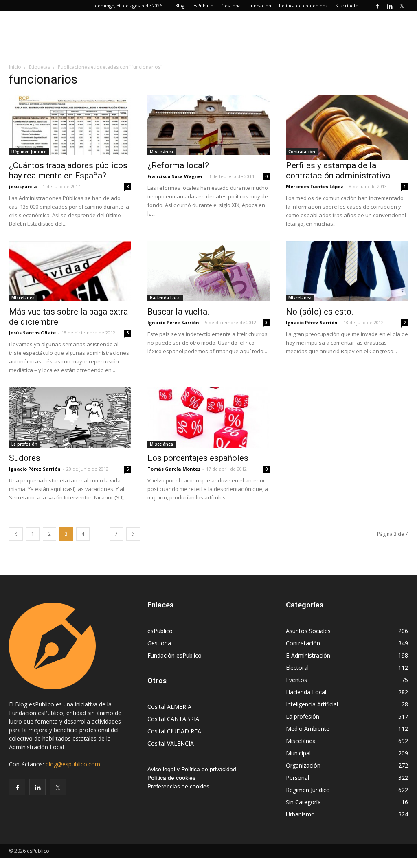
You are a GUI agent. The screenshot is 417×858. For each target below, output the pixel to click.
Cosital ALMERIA (169, 707)
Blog (179, 5)
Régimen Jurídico (29, 151)
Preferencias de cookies (178, 786)
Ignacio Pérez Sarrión (173, 322)
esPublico (202, 5)
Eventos (296, 680)
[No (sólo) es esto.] (347, 271)
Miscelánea (161, 151)
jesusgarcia (23, 186)
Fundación (259, 5)
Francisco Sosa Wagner (175, 176)
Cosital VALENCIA (170, 743)
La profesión (24, 444)
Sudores (24, 458)
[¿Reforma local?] (208, 125)
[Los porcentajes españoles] (208, 417)
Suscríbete (346, 5)
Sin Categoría (303, 802)
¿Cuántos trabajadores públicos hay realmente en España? (68, 170)
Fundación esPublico (174, 655)
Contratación (301, 151)
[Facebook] (377, 6)
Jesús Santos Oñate (32, 333)
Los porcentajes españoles (197, 458)
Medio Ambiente (307, 729)
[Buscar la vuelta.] (208, 271)
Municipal (298, 753)
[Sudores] (70, 417)
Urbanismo (300, 814)
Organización (303, 765)
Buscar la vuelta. (178, 312)
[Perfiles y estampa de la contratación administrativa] (347, 127)
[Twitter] (402, 6)
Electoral (297, 667)
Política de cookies (171, 777)
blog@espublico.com (73, 764)
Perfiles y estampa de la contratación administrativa (338, 170)
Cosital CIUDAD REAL (175, 731)
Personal (297, 777)
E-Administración (308, 655)
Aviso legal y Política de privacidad (191, 769)
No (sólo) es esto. (319, 312)
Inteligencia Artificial (312, 704)
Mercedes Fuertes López (314, 186)
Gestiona (231, 5)
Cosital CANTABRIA (173, 719)
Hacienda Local (165, 298)
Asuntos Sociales (308, 631)
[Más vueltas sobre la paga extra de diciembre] (70, 271)
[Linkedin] (390, 6)
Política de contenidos (303, 5)
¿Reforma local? (178, 165)
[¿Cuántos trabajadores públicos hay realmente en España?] (70, 125)
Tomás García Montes (173, 469)
